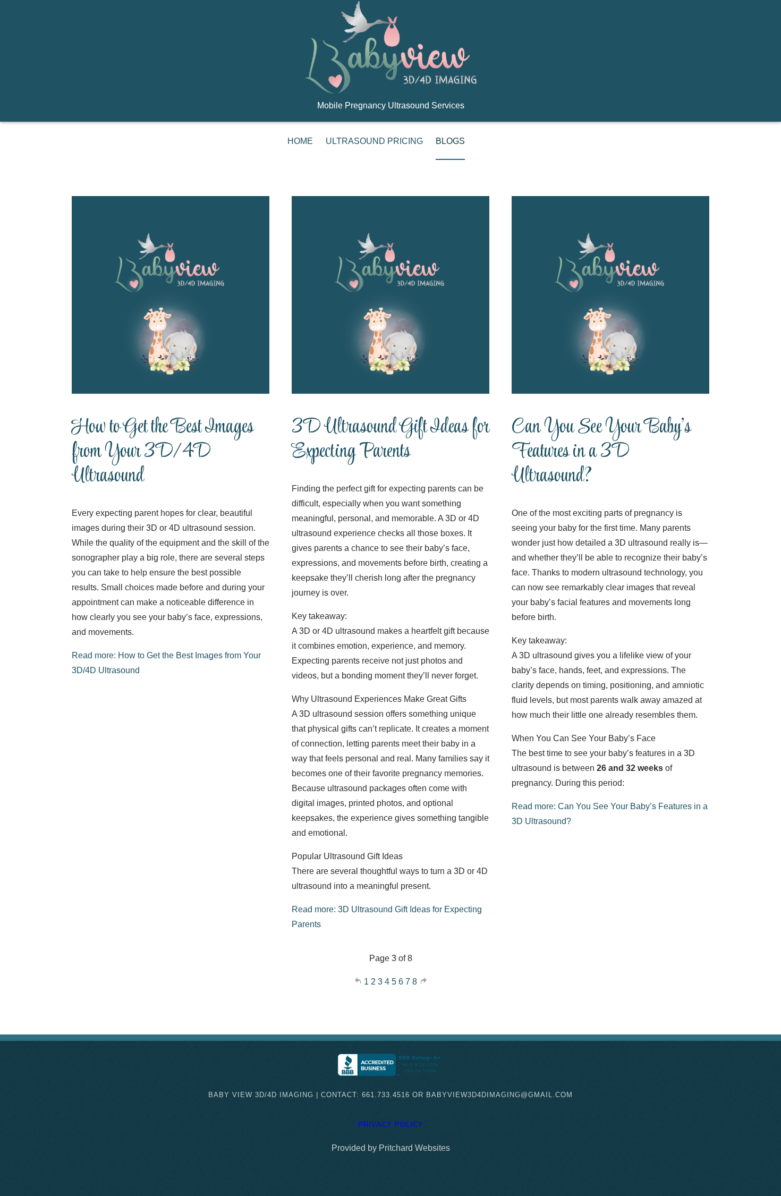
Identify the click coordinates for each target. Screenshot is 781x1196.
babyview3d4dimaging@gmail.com (499, 1095)
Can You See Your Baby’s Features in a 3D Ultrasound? (601, 452)
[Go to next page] (423, 981)
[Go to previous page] (358, 981)
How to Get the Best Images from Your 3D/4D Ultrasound (162, 452)
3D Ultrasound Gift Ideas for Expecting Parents (390, 440)
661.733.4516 (387, 1095)
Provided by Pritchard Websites (391, 1147)
